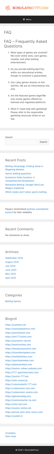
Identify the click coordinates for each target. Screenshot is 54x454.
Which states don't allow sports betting (26, 192)
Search (9, 137)
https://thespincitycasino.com (20, 348)
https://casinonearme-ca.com (20, 400)
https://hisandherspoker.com (20, 352)
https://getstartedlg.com (18, 396)
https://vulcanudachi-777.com (21, 384)
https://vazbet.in (14, 416)
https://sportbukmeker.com (19, 360)
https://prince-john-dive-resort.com (24, 412)
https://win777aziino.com (18, 336)
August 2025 (12, 262)
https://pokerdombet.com (18, 364)
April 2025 (10, 278)
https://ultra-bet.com (16, 404)
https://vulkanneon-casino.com (21, 392)
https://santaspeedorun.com (20, 328)
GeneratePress (32, 450)
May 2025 (10, 274)
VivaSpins (10, 433)
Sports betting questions (18, 173)
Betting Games (13, 301)
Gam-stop (10, 436)
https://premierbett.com (17, 332)
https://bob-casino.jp (16, 380)
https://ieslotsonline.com (18, 344)
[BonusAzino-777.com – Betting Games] (27, 7)
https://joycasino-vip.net (18, 340)
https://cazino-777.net (16, 376)
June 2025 (10, 270)
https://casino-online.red (18, 408)
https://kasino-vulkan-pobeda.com (23, 368)
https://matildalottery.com (18, 356)
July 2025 (10, 266)
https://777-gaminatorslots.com (22, 372)
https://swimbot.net (15, 325)
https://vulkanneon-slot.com (20, 388)
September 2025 (14, 258)
